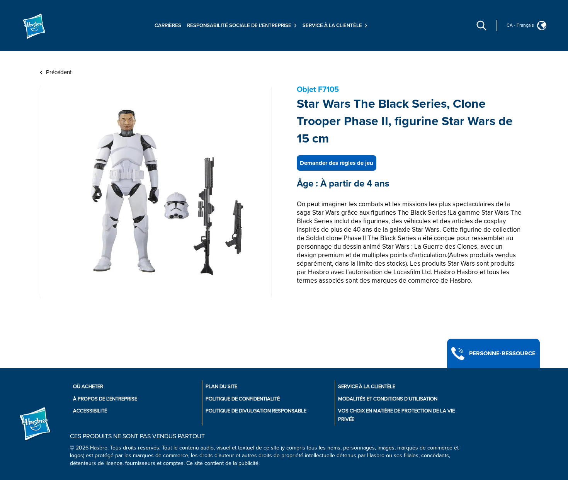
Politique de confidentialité (243, 399)
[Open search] (481, 25)
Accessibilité (90, 411)
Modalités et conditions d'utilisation (387, 399)
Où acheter (88, 386)
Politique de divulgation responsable (256, 411)
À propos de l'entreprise (105, 399)
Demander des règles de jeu (336, 162)
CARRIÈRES (168, 25)
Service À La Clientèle (366, 386)
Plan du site (221, 386)
